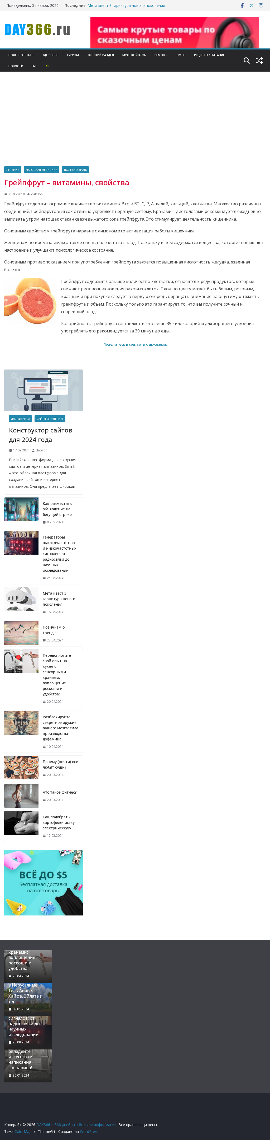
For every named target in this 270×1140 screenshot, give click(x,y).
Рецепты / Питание (209, 55)
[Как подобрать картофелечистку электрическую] (21, 826)
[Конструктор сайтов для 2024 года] (43, 390)
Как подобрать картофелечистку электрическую (59, 822)
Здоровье (50, 55)
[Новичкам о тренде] (21, 633)
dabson (37, 194)
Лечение (12, 170)
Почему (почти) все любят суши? (60, 764)
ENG (34, 66)
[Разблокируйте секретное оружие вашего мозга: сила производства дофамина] (21, 732)
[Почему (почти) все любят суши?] (21, 768)
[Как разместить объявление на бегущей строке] (21, 512)
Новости (15, 66)
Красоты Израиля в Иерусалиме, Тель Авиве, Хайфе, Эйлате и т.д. (26, 990)
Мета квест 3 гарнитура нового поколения (126, 5)
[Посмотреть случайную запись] (259, 60)
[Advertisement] (135, 127)
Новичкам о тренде (54, 630)
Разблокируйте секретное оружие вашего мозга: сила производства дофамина (60, 727)
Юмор (181, 55)
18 (47, 66)
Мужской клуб (134, 55)
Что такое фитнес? (59, 792)
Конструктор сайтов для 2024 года (40, 435)
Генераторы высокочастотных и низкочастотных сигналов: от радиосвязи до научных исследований (59, 554)
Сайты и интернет (50, 419)
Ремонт (161, 55)
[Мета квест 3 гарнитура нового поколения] (21, 602)
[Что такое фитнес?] (21, 796)
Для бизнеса (20, 419)
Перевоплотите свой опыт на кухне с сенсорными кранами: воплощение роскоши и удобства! (57, 674)
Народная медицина (41, 170)
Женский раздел (100, 55)
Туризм (72, 55)
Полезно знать (20, 55)
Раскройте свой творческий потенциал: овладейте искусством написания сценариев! (25, 1051)
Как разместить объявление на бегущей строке (57, 509)
